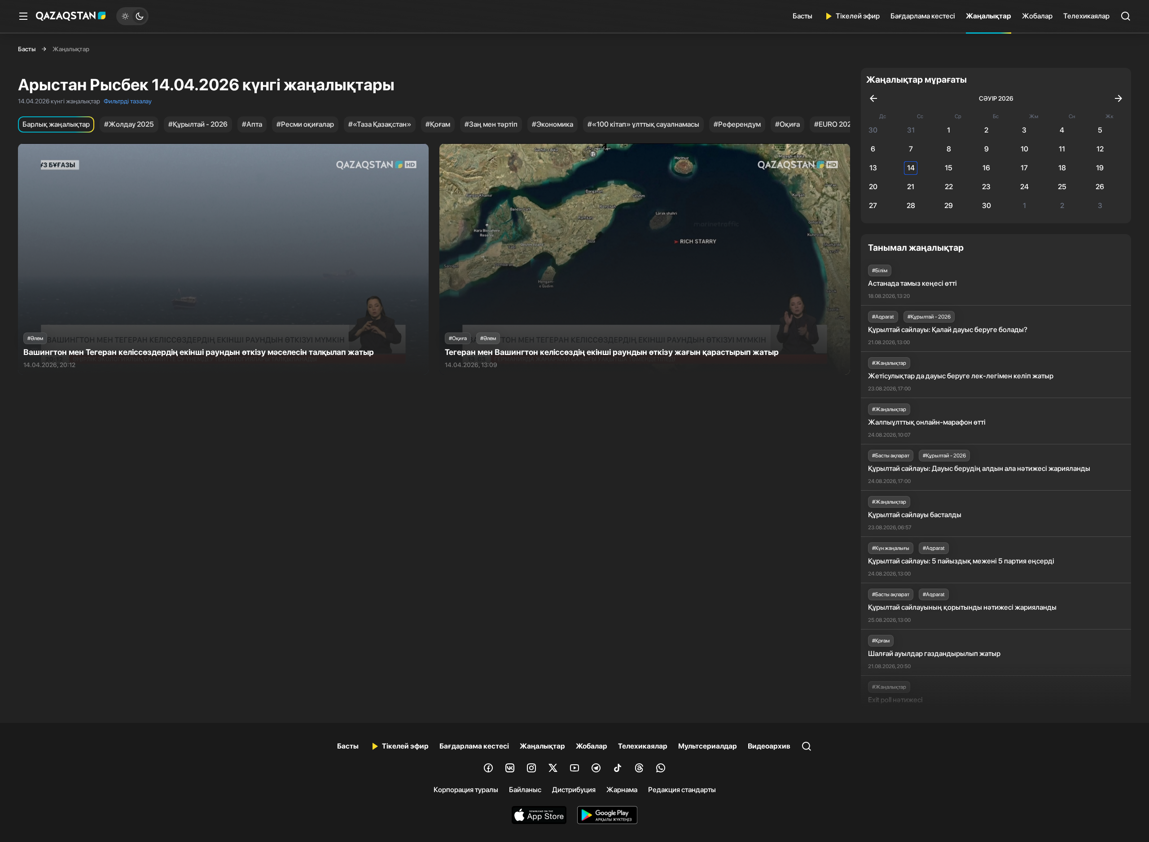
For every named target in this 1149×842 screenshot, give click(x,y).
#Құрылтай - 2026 (198, 124)
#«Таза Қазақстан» (379, 124)
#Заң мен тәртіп (491, 124)
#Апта (252, 124)
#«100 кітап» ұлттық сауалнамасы (643, 124)
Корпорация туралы (466, 789)
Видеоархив (769, 746)
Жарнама (621, 789)
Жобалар (1037, 16)
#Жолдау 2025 (129, 124)
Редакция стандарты (682, 789)
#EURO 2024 (835, 124)
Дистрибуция (574, 789)
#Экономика (552, 124)
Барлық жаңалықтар (56, 124)
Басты (802, 16)
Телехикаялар (1086, 16)
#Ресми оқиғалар (305, 124)
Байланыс (525, 789)
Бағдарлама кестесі (922, 16)
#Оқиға (787, 124)
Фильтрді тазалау (128, 101)
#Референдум (737, 124)
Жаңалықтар (988, 16)
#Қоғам (437, 124)
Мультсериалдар (707, 746)
